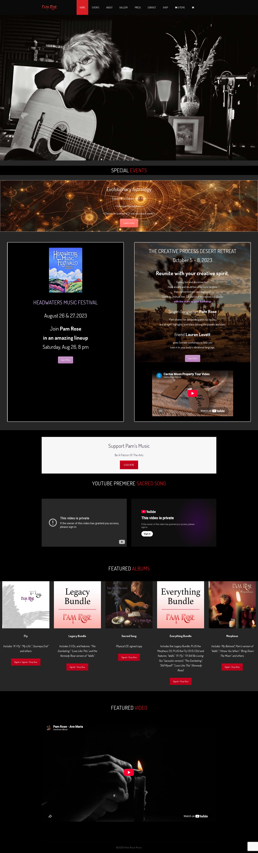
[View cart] (193, 7)
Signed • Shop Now (77, 667)
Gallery (123, 7)
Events (95, 7)
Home (82, 7)
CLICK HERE (129, 464)
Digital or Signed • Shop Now (25, 662)
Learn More (65, 360)
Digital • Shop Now (232, 667)
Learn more (129, 223)
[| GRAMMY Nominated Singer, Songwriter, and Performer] (49, 7)
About (109, 7)
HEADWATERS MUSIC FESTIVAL (65, 302)
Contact (152, 7)
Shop (165, 7)
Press (138, 7)
